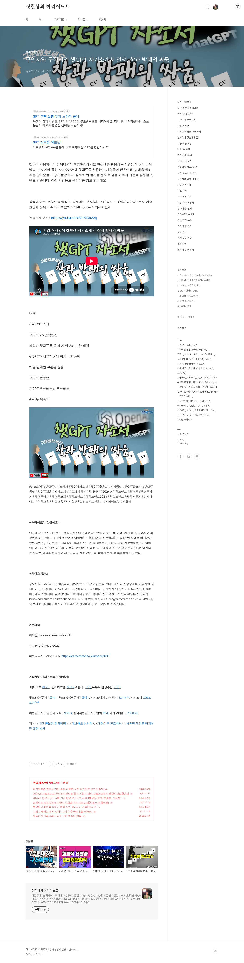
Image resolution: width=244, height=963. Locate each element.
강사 (213, 410)
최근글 (180, 317)
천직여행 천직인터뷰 (187, 167)
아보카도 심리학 (81, 723)
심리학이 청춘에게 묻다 (188, 137)
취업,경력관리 (40, 782)
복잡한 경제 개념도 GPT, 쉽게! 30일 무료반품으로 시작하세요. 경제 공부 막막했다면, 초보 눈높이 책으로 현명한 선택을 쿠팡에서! (91, 123)
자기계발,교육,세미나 (187, 179)
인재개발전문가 (202, 410)
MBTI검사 (190, 363)
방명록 (102, 19)
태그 (41, 19)
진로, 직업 (182, 190)
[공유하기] (42, 764)
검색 (207, 7)
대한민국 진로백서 (186, 119)
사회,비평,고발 (184, 196)
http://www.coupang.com (48, 111)
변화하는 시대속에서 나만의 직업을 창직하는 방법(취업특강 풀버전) (71, 802)
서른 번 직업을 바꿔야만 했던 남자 (192, 368)
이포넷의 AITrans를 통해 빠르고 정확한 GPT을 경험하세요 (70, 147)
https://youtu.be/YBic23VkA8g (74, 218)
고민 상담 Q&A (185, 155)
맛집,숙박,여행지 (185, 202)
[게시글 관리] (47, 764)
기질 (189, 415)
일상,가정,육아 (184, 220)
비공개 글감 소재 (185, 249)
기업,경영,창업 (184, 226)
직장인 (180, 354)
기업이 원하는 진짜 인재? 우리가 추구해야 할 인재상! (62, 811)
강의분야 (205, 405)
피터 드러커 (192, 345)
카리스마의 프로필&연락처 (189, 285)
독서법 (208, 359)
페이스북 (180, 456)
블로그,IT (182, 232)
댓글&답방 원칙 (184, 306)
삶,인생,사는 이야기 (187, 173)
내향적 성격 (205, 401)
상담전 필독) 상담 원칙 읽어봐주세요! (193, 280)
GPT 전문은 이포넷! (47, 142)
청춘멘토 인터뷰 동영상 (187, 290)
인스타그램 (189, 456)
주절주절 (181, 244)
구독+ (117, 687)
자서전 (180, 363)
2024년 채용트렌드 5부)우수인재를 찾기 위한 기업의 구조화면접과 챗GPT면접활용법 (81, 793)
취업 (211, 368)
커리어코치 (182, 405)
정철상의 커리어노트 (48, 6)
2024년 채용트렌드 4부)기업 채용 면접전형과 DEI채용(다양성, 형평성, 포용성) (77, 797)
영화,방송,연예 (184, 208)
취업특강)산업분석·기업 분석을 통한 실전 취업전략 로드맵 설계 (68, 788)
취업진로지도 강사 (201, 415)
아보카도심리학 (184, 113)
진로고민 (201, 363)
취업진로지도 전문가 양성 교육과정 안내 (195, 275)
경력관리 (199, 359)
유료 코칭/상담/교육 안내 (188, 295)
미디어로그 (60, 19)
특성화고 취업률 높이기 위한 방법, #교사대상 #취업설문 (64, 806)
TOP (215, 951)
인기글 (191, 317)
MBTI (207, 349)
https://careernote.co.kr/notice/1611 (85, 656)
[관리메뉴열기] (237, 6)
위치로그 (83, 19)
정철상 (190, 410)
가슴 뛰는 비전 (184, 143)
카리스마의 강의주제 (186, 301)
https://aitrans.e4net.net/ (47, 137)
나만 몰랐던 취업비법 (52, 723)
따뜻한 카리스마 (184, 419)
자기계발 (181, 373)
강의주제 (181, 410)
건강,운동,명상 (184, 238)
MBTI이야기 (183, 149)
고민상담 (181, 415)
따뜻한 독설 (183, 125)
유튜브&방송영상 (185, 214)
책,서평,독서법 (184, 161)
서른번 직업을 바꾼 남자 (189, 131)
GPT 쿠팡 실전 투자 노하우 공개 (56, 116)
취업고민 (181, 345)
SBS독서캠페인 (207, 354)
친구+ (70, 687)
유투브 (197, 456)
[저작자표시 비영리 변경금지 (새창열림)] (71, 764)
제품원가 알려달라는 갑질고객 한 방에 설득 (57, 815)
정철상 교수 (194, 405)
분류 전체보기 (184, 101)
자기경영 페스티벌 (185, 359)
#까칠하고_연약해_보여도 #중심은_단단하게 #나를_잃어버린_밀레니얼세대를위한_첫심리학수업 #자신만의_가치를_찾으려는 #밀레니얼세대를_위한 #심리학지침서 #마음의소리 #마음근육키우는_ (197, 387)
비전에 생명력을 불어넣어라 (189, 349)
